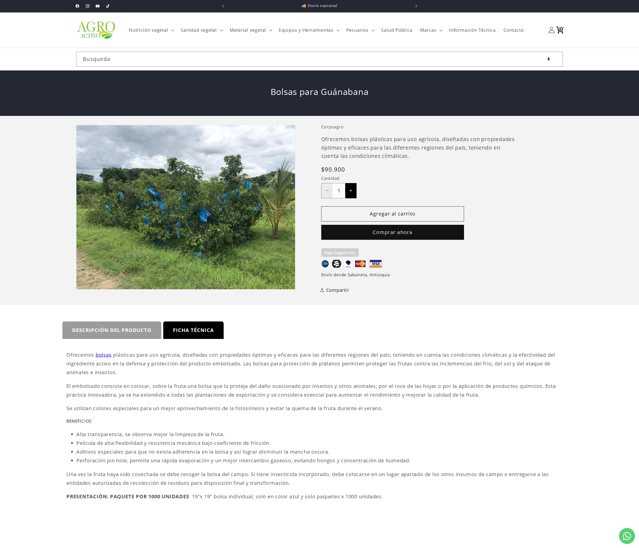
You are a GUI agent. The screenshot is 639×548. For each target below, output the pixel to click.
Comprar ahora (392, 232)
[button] (151, 30)
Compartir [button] (337, 290)
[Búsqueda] (555, 59)
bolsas (104, 354)
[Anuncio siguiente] (416, 6)
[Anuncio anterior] (222, 6)
